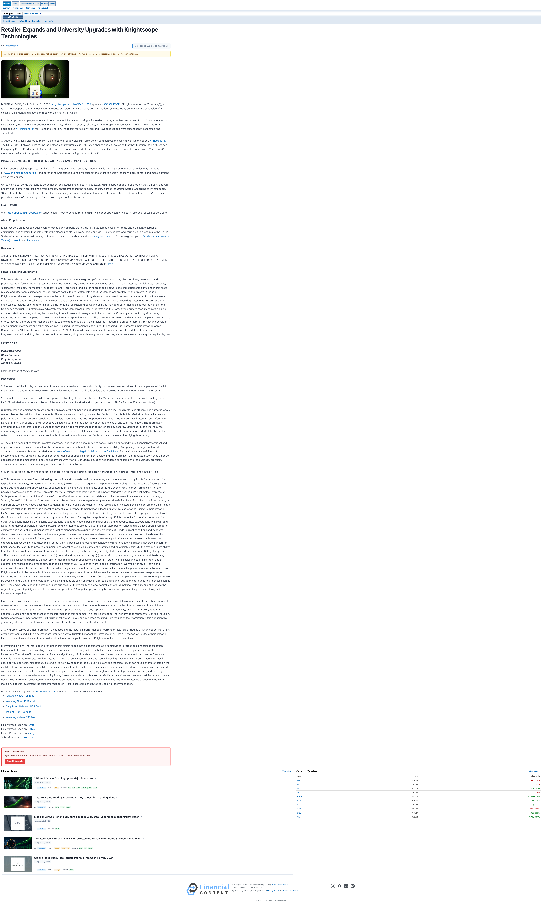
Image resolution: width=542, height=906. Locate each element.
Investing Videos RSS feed (21, 717)
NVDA (299, 809)
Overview (6, 8)
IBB (69, 788)
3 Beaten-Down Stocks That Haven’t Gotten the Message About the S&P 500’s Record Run (89, 838)
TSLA (298, 817)
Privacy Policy (273, 890)
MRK (78, 788)
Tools (52, 3)
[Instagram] (353, 889)
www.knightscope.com (101, 236)
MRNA (84, 788)
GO (85, 848)
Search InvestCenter (31, 14)
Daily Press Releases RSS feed (23, 706)
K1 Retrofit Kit (158, 140)
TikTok (31, 728)
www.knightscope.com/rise (20, 172)
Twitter (31, 724)
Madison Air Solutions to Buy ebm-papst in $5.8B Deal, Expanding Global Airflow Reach (88, 816)
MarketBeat (41, 788)
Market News (18, 8)
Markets (6, 3)
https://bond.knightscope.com (24, 212)
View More (286, 771)
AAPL (299, 784)
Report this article (15, 761)
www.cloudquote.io (280, 884)
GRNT (71, 870)
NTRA (90, 788)
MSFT (299, 805)
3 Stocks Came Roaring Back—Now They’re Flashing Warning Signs (76, 797)
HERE (109, 264)
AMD (298, 788)
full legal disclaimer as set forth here (97, 451)
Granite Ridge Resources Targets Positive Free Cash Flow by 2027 (75, 857)
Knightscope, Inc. (62, 104)
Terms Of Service (290, 890)
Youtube (28, 737)
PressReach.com (46, 691)
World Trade (65, 848)
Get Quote (13, 16)
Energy (57, 870)
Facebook (148, 236)
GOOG (299, 796)
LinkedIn (16, 240)
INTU (57, 807)
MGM (68, 807)
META (299, 800)
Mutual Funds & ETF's (30, 3)
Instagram (33, 240)
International (43, 8)
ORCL (299, 813)
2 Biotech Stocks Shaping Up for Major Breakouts (65, 778)
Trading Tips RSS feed (18, 711)
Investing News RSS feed (20, 701)
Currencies (30, 8)
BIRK (80, 848)
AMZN (299, 780)
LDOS (62, 807)
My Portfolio (50, 21)
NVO (95, 788)
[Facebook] (339, 889)
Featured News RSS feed (20, 695)
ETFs (56, 788)
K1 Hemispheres (25, 128)
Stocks (15, 3)
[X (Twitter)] (333, 889)
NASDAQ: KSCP (82, 104)
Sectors (44, 3)
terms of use (63, 451)
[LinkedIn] (346, 889)
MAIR (57, 829)
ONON (90, 848)
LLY (73, 788)
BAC (298, 792)
